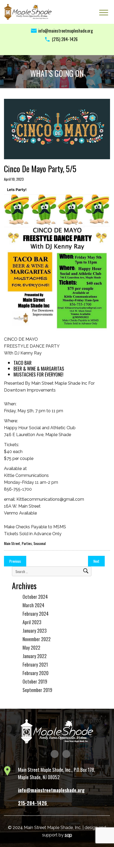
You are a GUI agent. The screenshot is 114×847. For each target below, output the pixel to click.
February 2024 (36, 613)
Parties (27, 543)
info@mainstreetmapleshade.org (65, 31)
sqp (68, 834)
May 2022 (31, 647)
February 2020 (36, 672)
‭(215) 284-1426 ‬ (65, 39)
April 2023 (32, 622)
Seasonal (39, 543)
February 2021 (35, 664)
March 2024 (33, 605)
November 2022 (37, 639)
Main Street (12, 543)
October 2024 (35, 596)
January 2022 (35, 656)
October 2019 (35, 681)
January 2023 (35, 630)
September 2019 (37, 689)
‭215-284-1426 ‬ (33, 803)
